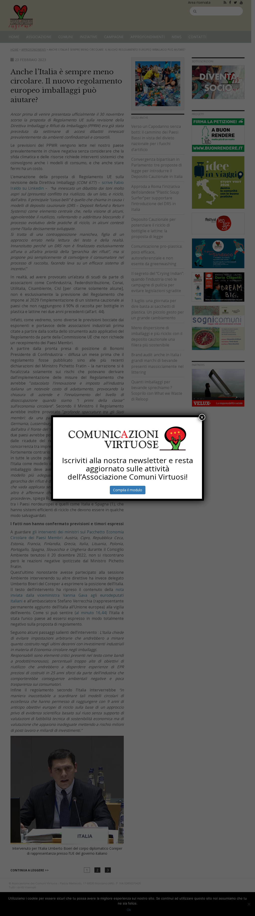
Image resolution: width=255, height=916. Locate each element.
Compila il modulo (127, 490)
